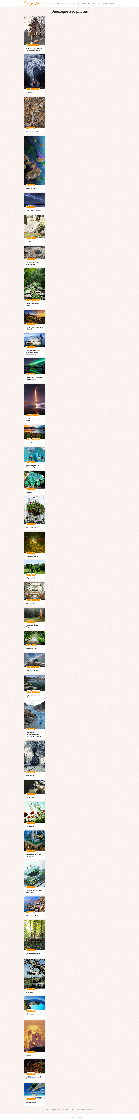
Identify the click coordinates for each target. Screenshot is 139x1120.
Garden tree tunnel (31, 648)
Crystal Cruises (30, 603)
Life (63, 3)
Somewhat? (29, 992)
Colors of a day (30, 443)
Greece (28, 1055)
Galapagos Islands (31, 188)
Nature (73, 3)
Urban (98, 3)
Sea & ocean (91, 3)
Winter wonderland (32, 916)
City (58, 3)
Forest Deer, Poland (32, 556)
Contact (105, 3)
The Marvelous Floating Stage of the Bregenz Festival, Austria (33, 352)
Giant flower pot (31, 527)
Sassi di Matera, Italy (32, 132)
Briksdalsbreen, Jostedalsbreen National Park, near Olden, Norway (33, 734)
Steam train (29, 92)
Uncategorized (34, 44)
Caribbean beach (31, 1102)
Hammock (29, 241)
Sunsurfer (58, 1117)
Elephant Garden (31, 578)
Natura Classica (30, 797)
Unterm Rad (30, 826)
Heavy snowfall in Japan (33, 670)
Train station (30, 775)
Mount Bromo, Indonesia (33, 210)
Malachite (29, 492)
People (79, 3)
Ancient (53, 3)
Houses (68, 3)
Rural (84, 3)
